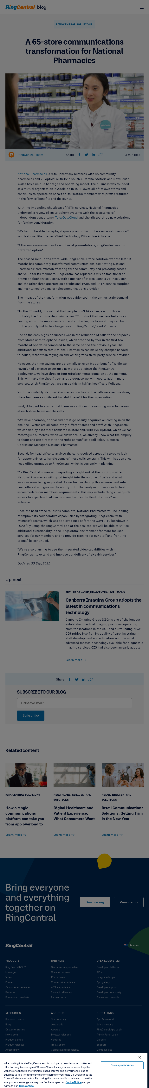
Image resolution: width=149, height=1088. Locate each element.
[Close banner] (140, 1057)
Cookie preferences (122, 1065)
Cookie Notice (73, 1082)
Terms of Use (26, 1085)
